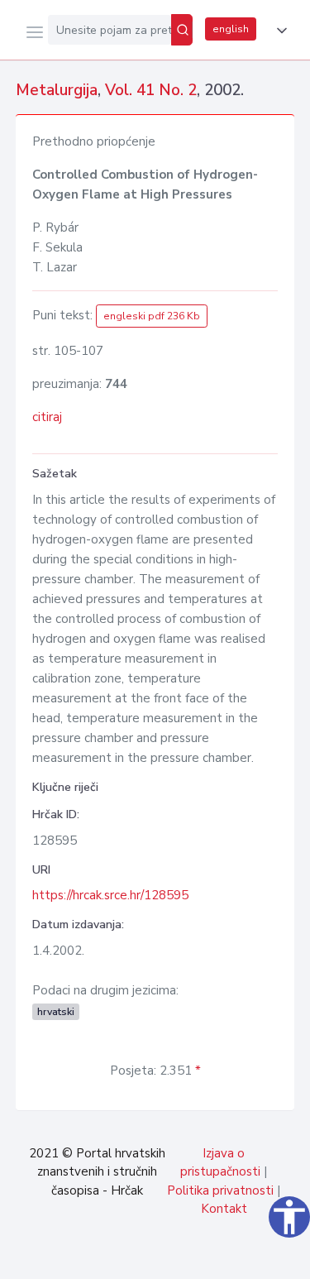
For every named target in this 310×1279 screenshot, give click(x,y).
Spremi (174, 1257)
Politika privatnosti (220, 1190)
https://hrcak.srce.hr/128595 (110, 895)
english (230, 29)
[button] (278, 30)
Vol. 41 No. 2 (151, 90)
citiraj (47, 417)
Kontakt (224, 1208)
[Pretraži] (182, 30)
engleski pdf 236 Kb (151, 316)
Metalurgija (57, 90)
